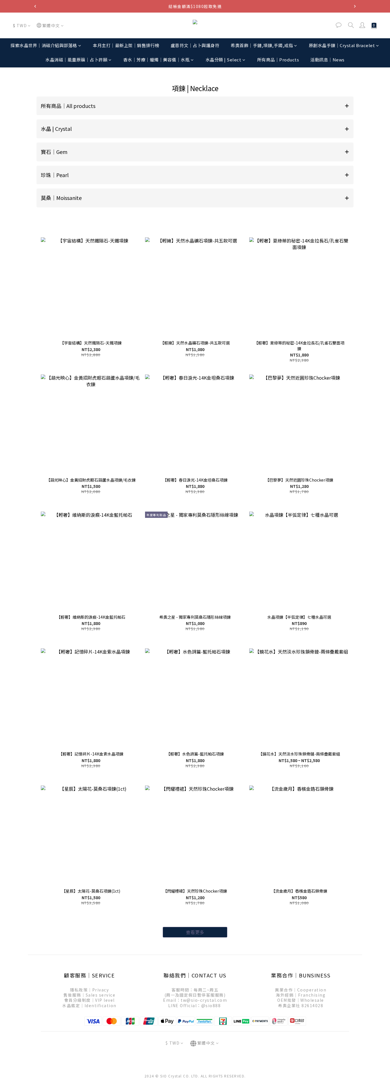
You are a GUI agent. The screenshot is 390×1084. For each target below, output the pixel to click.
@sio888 (211, 1005)
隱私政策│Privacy (89, 990)
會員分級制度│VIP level (89, 1000)
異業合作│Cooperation (300, 990)
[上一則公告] (35, 6)
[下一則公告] (354, 6)
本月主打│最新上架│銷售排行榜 (126, 45)
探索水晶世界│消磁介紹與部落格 (44, 45)
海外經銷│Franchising (300, 995)
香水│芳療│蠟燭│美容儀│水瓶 (156, 60)
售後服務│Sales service (89, 995)
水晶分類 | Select (224, 60)
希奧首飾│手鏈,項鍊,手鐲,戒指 (262, 45)
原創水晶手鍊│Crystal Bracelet (342, 45)
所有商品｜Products (278, 60)
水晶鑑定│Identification (89, 1005)
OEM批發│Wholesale (300, 1000)
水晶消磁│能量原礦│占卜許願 (76, 60)
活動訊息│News (327, 60)
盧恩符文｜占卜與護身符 (195, 45)
